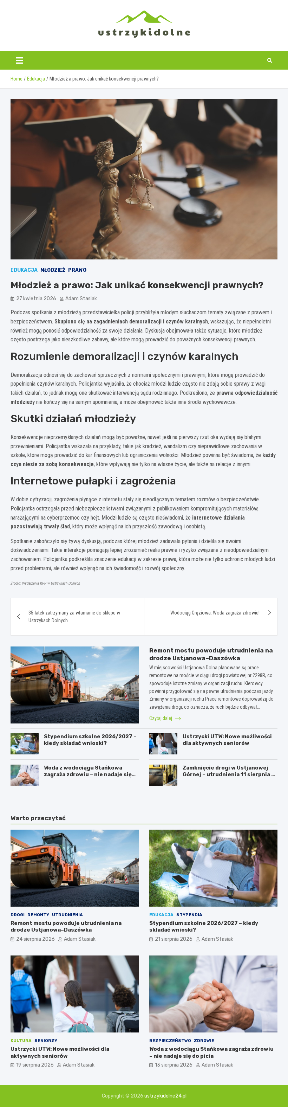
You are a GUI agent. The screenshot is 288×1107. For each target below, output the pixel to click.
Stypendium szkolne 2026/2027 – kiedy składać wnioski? (90, 740)
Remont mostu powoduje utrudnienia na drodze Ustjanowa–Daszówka (66, 926)
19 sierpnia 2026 (35, 1065)
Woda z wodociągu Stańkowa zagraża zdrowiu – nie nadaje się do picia (88, 775)
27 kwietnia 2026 (36, 299)
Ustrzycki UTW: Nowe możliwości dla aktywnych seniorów (227, 740)
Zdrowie (204, 1040)
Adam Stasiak (81, 299)
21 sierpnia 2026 (173, 939)
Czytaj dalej (161, 718)
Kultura (21, 1040)
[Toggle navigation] (19, 60)
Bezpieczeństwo (170, 1040)
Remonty (38, 914)
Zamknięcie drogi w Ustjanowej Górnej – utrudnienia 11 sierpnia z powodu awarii (228, 775)
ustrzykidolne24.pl (165, 1096)
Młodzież (52, 270)
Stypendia (189, 914)
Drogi (18, 914)
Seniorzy (45, 1040)
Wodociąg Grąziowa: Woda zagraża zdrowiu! (215, 613)
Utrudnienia (67, 914)
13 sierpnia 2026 (173, 1065)
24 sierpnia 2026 (35, 939)
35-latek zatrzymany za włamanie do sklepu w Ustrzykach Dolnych (74, 616)
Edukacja (24, 270)
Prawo (77, 270)
